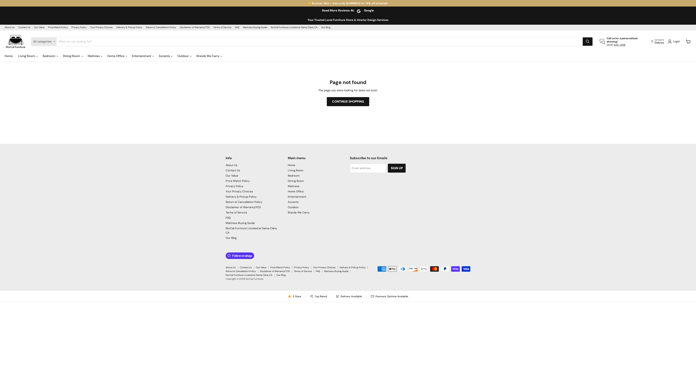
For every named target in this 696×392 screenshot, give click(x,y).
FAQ (237, 27)
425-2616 (619, 44)
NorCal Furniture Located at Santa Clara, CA (294, 27)
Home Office (116, 56)
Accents (165, 56)
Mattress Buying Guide (255, 27)
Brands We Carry (208, 56)
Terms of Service (222, 27)
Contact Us (24, 27)
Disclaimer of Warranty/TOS (195, 27)
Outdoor (183, 56)
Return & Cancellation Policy (161, 27)
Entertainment (142, 56)
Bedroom (49, 56)
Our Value (39, 27)
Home (9, 56)
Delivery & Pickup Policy (129, 27)
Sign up (397, 168)
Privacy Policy (78, 27)
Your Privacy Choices (101, 27)
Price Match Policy (58, 27)
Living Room (27, 56)
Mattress (94, 56)
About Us (10, 27)
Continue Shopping (348, 101)
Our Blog (325, 27)
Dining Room (72, 56)
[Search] (588, 41)
